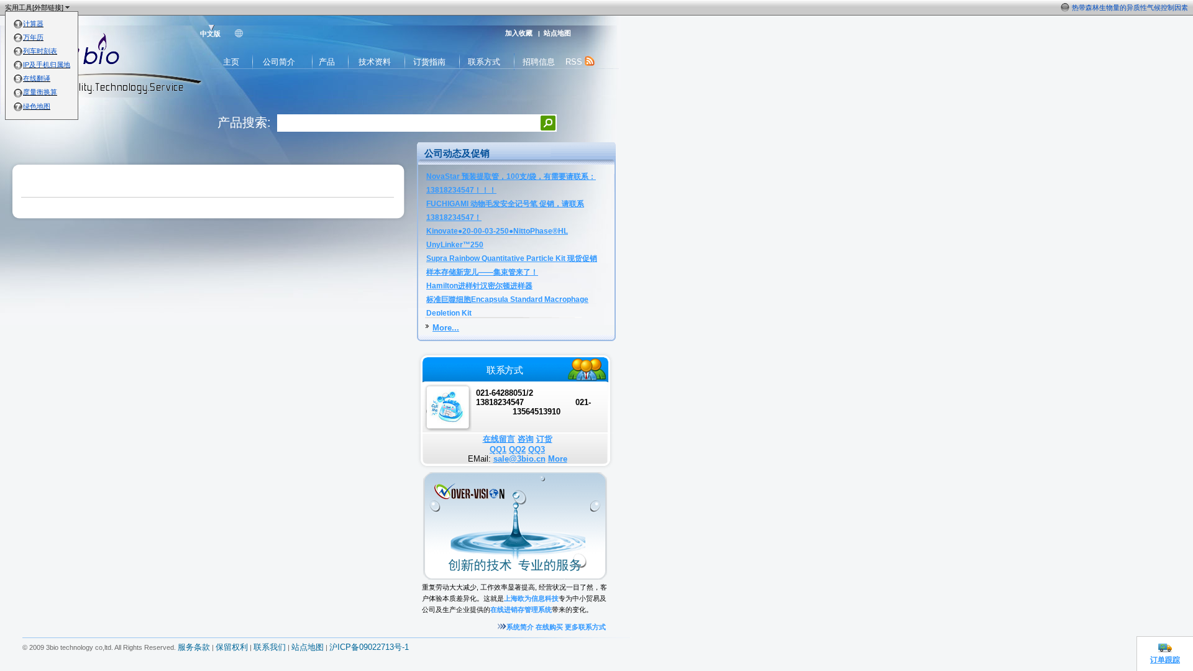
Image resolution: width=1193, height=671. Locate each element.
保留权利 (232, 647)
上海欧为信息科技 (531, 598)
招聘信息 (539, 61)
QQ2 (517, 449)
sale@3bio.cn (519, 458)
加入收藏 (519, 33)
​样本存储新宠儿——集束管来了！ (482, 272)
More (557, 458)
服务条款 (194, 647)
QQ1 (498, 449)
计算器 (33, 23)
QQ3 (536, 449)
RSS (575, 61)
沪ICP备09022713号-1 (369, 647)
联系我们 (270, 647)
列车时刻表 (40, 51)
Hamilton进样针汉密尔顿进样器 (479, 285)
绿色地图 (36, 106)
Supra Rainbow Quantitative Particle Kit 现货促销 (511, 258)
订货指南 (429, 61)
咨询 (526, 439)
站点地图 (557, 33)
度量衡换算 (40, 92)
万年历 (33, 37)
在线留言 (499, 439)
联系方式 (484, 61)
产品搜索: (244, 122)
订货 (544, 439)
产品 (327, 61)
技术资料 (375, 61)
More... (445, 327)
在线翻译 (36, 78)
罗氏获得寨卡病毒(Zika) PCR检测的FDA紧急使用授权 (1106, 7)
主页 (231, 61)
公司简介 (279, 61)
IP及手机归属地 (46, 64)
